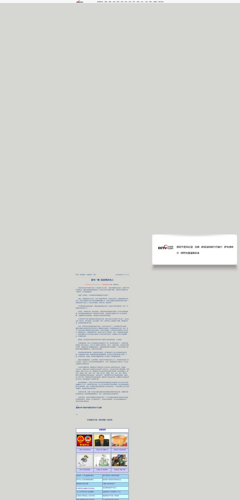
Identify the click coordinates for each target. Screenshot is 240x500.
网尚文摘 (161, 1)
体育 (122, 1)
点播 (114, 1)
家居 (138, 1)
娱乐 (126, 1)
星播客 (155, 1)
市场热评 (89, 274)
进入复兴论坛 (105, 284)
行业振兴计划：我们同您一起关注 (99, 420)
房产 (134, 1)
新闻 (118, 1)
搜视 (106, 1)
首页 (77, 274)
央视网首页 (100, 1)
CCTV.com (88, 284)
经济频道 (82, 274)
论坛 (142, 1)
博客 (150, 1)
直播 (110, 1)
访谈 (146, 1)
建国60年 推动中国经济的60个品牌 (89, 408)
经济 (130, 1)
